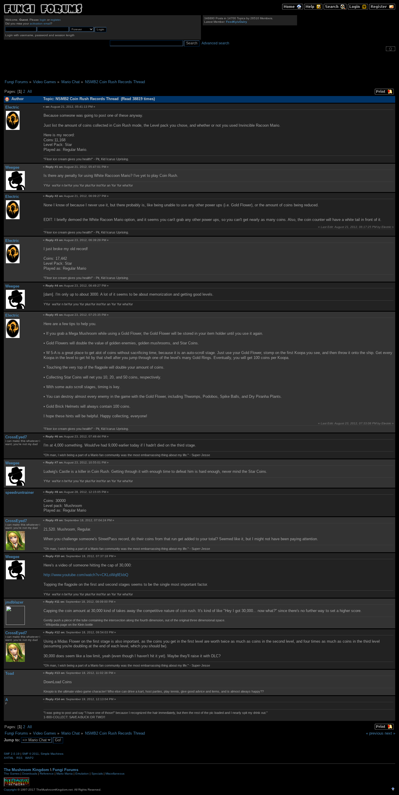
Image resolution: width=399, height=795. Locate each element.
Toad (9, 673)
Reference (47, 773)
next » (390, 733)
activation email (40, 23)
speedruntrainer (19, 492)
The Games (12, 773)
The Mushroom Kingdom (26, 770)
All (29, 91)
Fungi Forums (65, 770)
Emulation (82, 773)
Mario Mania (64, 773)
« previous (375, 733)
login (43, 19)
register (55, 19)
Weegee (12, 167)
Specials (97, 773)
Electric (12, 107)
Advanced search (215, 43)
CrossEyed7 (16, 437)
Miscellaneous (114, 773)
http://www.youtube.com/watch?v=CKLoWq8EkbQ (86, 575)
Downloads (29, 773)
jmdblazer (14, 602)
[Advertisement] (199, 65)
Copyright (10, 789)
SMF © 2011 (30, 753)
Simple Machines (52, 753)
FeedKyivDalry (236, 21)
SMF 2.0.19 (12, 753)
